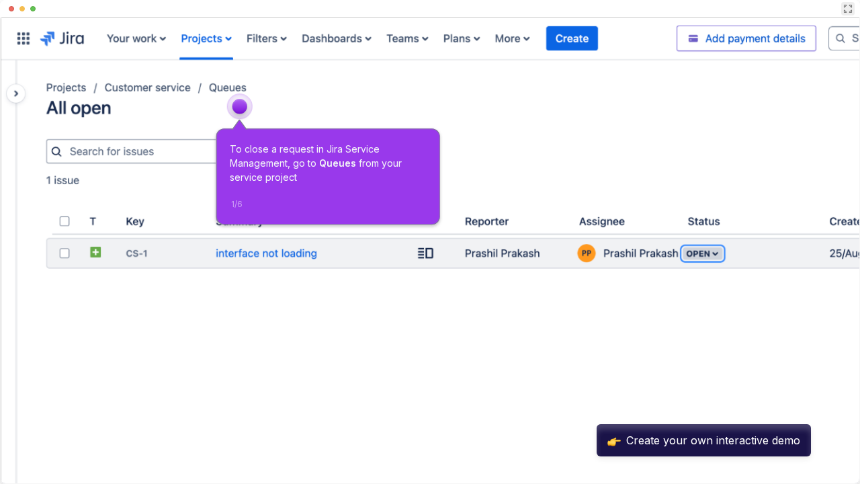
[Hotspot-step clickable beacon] (239, 106)
